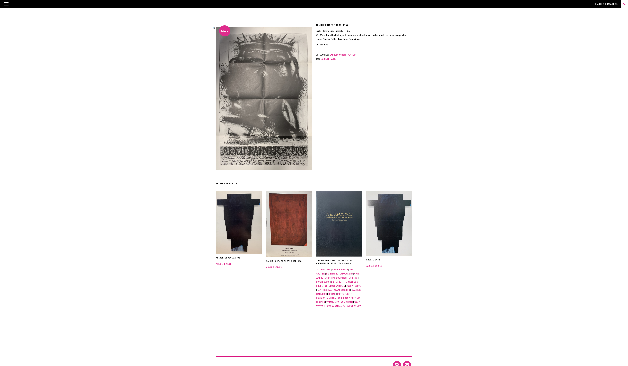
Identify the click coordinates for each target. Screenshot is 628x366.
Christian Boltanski (336, 277)
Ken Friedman (324, 290)
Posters (352, 54)
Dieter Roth (337, 282)
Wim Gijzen (347, 302)
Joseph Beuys (353, 286)
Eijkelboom (352, 282)
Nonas (332, 294)
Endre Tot (321, 286)
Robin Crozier (345, 298)
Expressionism (338, 54)
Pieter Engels (344, 294)
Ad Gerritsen (323, 269)
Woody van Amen (336, 306)
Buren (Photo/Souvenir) (339, 273)
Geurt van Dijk (337, 286)
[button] (6, 4)
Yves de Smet (354, 306)
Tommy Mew (332, 302)
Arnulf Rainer (329, 59)
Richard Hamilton (326, 298)
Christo (353, 277)
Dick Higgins (323, 282)
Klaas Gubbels (342, 290)
